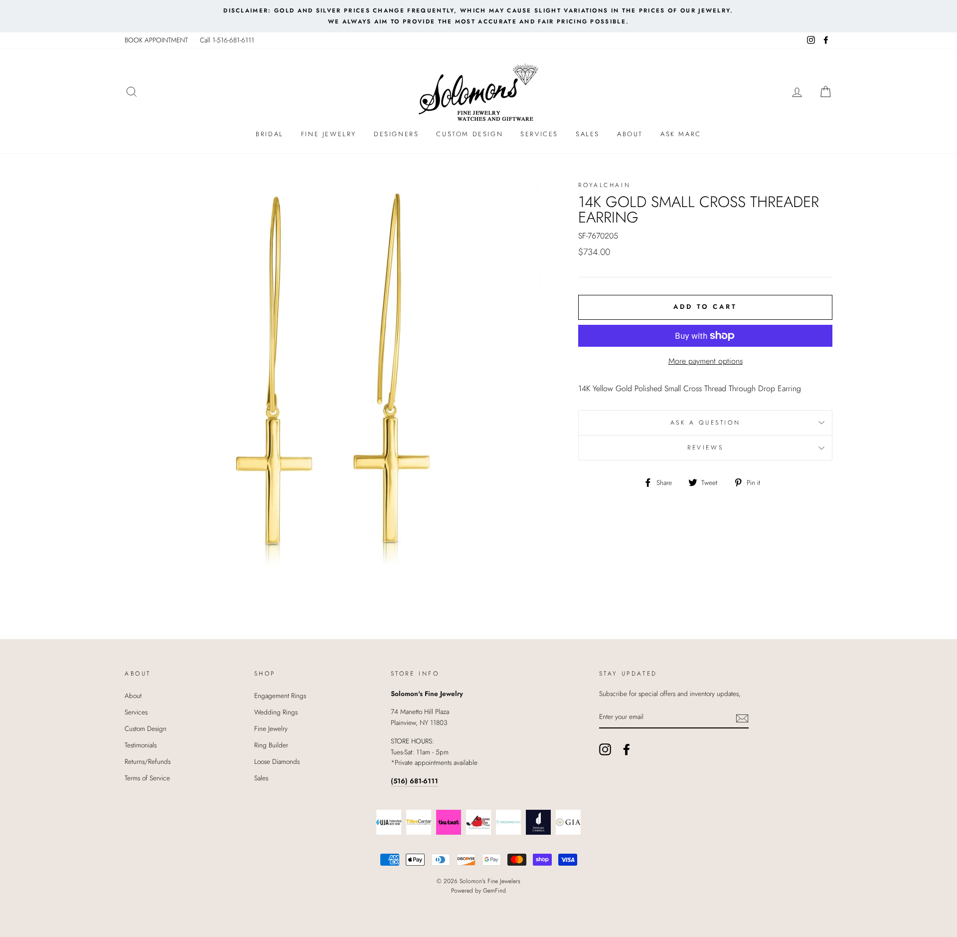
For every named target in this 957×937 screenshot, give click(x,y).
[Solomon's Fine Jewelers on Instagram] (605, 749)
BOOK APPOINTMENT (156, 40)
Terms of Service (147, 778)
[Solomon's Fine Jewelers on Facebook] (627, 749)
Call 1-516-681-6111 (227, 40)
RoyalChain (604, 185)
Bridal (270, 134)
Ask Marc (680, 134)
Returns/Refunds (147, 761)
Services (539, 134)
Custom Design (469, 134)
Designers (396, 134)
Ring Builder (271, 745)
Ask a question (705, 422)
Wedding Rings (276, 712)
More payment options (705, 361)
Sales (588, 134)
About (630, 134)
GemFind (494, 890)
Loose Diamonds (277, 761)
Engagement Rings (280, 696)
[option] (478, 16)
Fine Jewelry (328, 134)
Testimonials (141, 745)
